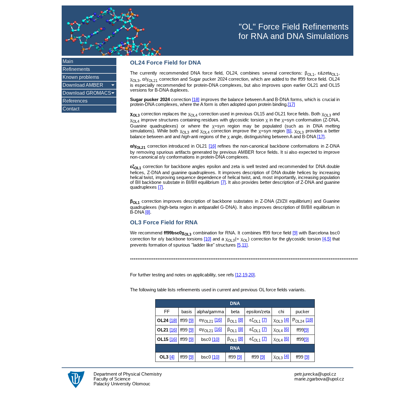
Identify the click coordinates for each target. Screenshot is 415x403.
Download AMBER (83, 85)
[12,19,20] (245, 274)
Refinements (76, 69)
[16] (212, 146)
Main (68, 61)
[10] (207, 239)
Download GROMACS (87, 93)
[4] (286, 319)
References (75, 100)
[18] (195, 99)
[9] (295, 232)
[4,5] (326, 239)
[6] (288, 130)
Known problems (81, 77)
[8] (147, 212)
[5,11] (242, 245)
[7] (223, 182)
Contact (71, 108)
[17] (291, 104)
